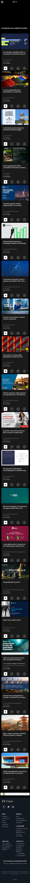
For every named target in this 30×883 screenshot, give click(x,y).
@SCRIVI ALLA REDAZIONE (19, 850)
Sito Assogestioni (6, 844)
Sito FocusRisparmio (7, 846)
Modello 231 (5, 824)
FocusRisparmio (20, 818)
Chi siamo (4, 816)
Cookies (4, 822)
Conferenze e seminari (22, 828)
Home (17, 816)
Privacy (4, 820)
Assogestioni (19, 822)
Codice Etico (5, 826)
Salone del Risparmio (21, 820)
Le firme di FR (5, 818)
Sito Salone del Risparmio (6, 848)
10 (25, 794)
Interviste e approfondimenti (20, 831)
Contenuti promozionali (19, 835)
